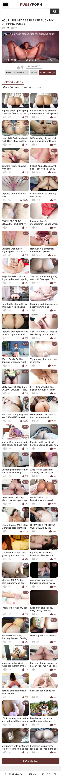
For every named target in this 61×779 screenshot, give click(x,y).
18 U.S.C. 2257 (49, 774)
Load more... (30, 760)
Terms (32, 774)
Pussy (31, 5)
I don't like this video (22, 67)
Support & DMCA (14, 774)
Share (34, 72)
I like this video (18, 67)
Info (8, 72)
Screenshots (21, 72)
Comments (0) (47, 72)
